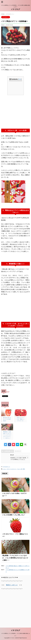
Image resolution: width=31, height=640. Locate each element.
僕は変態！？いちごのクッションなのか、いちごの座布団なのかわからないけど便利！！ (15, 558)
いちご (4, 469)
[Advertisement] (15, 112)
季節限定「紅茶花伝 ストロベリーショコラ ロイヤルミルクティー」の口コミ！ (7, 435)
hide (19, 79)
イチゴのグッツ (6, 466)
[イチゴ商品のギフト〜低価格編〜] (17, 444)
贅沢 (24, 469)
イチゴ (8, 469)
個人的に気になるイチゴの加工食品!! (7, 419)
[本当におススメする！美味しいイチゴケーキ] (21, 412)
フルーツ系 (19, 469)
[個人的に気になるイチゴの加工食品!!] (7, 412)
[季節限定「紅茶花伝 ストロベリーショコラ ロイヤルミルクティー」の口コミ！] (7, 427)
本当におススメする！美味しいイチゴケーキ (20, 419)
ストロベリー (13, 469)
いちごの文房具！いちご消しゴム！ (13, 515)
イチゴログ (15, 9)
